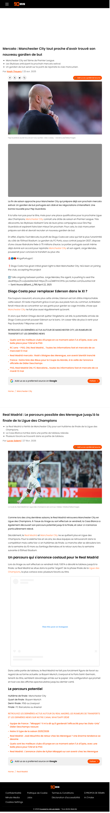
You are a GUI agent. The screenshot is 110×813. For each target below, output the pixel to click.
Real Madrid (30, 535)
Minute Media (13, 797)
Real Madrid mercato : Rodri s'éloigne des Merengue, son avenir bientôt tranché (52, 355)
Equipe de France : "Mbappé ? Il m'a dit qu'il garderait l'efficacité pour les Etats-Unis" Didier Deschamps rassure (55, 725)
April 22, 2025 (45, 284)
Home (11, 391)
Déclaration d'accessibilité (66, 797)
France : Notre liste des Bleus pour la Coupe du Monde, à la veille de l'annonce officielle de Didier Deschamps (51, 361)
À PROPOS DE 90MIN (94, 792)
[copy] (24, 78)
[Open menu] (7, 4)
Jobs (29, 797)
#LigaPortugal (24, 258)
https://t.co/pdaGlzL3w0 (25, 281)
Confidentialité (13, 792)
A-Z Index (89, 797)
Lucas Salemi (14, 440)
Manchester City (34, 219)
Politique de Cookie (37, 792)
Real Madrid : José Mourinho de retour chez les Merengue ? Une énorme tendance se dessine (55, 737)
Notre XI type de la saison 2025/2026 (29, 731)
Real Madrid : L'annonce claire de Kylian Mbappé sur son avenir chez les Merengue (54, 751)
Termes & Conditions (63, 792)
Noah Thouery (14, 71)
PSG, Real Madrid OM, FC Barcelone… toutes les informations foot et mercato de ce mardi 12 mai (54, 369)
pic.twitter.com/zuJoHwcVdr (80, 281)
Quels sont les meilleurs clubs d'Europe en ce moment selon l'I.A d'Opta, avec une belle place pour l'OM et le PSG (53, 341)
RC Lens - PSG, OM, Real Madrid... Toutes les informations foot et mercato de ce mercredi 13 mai (52, 349)
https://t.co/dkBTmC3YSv (52, 281)
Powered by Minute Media (49, 809)
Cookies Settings (14, 802)
